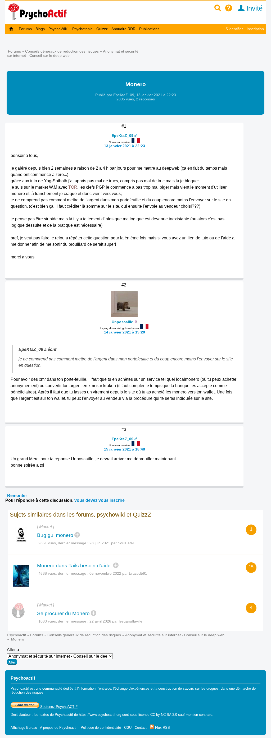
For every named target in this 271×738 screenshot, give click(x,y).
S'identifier (234, 29)
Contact (141, 728)
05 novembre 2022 (105, 573)
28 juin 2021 (99, 543)
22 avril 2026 (100, 621)
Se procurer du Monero (63, 613)
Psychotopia (82, 29)
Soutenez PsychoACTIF (58, 707)
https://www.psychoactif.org (100, 715)
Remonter (17, 495)
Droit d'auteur (21, 715)
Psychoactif (16, 635)
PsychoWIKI (58, 29)
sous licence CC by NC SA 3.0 (153, 715)
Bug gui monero (55, 535)
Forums (25, 29)
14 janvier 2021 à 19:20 (124, 332)
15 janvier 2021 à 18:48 (124, 449)
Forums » (16, 51)
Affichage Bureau (24, 728)
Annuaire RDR (123, 29)
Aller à (13, 649)
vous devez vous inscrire (99, 500)
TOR (72, 187)
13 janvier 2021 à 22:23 (124, 146)
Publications (149, 29)
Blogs (40, 29)
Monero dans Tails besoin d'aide (74, 565)
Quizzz (102, 29)
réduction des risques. (27, 692)
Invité (254, 8)
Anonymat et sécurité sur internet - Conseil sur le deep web (174, 635)
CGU (128, 728)
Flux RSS (162, 728)
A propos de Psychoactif (59, 728)
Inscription (255, 29)
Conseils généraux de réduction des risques (62, 51)
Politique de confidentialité (101, 728)
